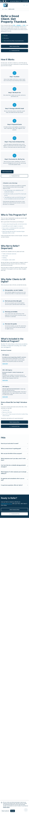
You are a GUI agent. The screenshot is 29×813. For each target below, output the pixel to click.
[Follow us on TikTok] (8, 1)
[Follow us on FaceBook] (3, 1)
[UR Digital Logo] (5, 5)
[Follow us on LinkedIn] (1, 1)
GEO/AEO (19, 25)
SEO (14, 25)
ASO (24, 25)
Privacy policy (6, 807)
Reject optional (5, 810)
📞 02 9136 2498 (24, 1)
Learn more (5, 363)
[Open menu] (27, 5)
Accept (12, 810)
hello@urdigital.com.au (6, 503)
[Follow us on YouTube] (6, 1)
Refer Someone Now (14, 46)
